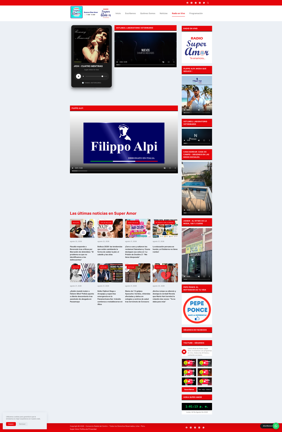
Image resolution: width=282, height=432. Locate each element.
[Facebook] (187, 3)
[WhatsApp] (204, 3)
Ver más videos (204, 389)
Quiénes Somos (147, 13)
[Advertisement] (145, 86)
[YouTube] (200, 3)
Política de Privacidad (88, 429)
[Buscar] (208, 3)
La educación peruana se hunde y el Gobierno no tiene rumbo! (165, 249)
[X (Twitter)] (191, 3)
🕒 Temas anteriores (91, 83)
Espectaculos (133, 222)
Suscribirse (189, 389)
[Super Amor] (106, 13)
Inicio (118, 13)
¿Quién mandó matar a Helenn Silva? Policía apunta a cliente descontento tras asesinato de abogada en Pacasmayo (82, 296)
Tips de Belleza (105, 222)
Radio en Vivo (178, 13)
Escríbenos (130, 13)
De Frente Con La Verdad (165, 222)
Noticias (164, 13)
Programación (196, 13)
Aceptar (11, 424)
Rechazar (22, 424)
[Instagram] (196, 3)
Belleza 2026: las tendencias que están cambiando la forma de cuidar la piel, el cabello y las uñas (109, 250)
